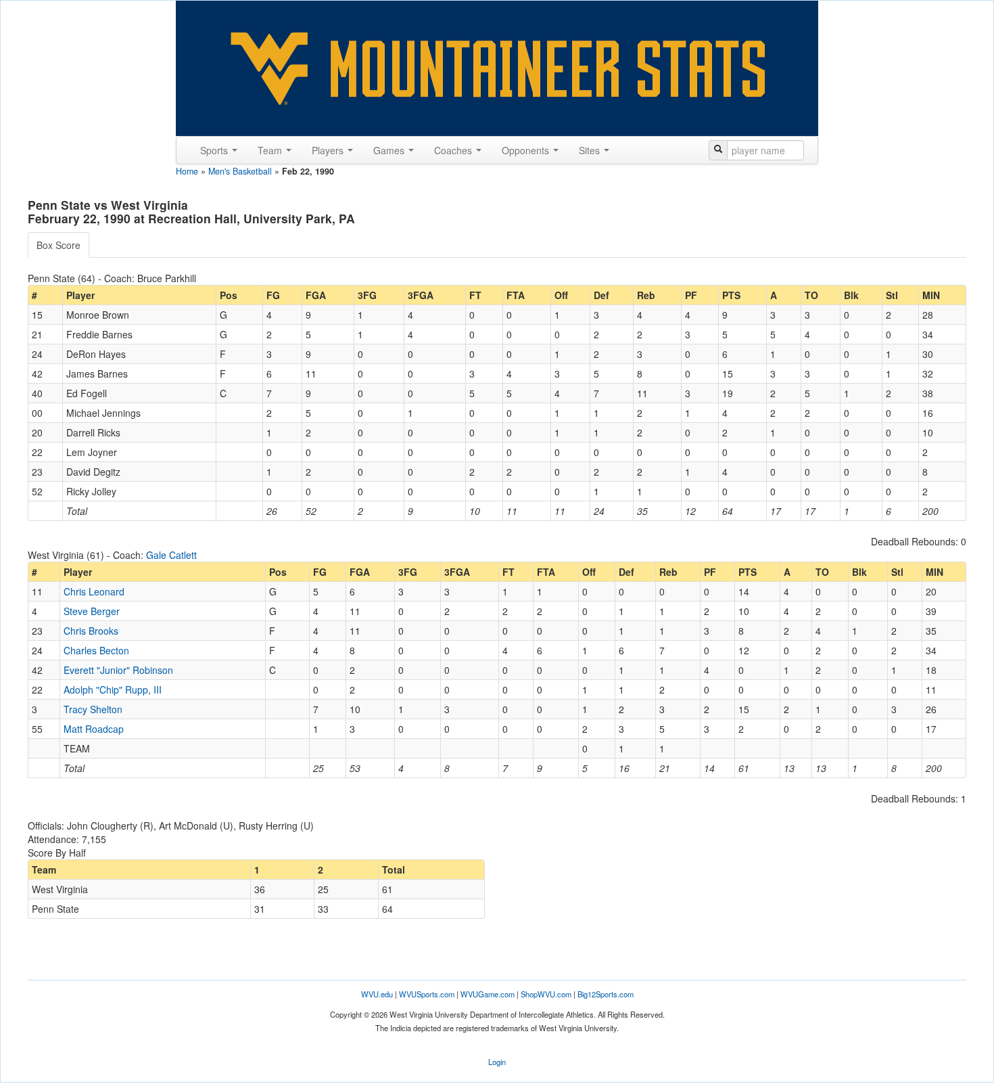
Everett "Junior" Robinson (118, 670)
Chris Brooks (91, 630)
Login (497, 1061)
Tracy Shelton (93, 709)
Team (271, 150)
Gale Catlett (171, 555)
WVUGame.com (487, 994)
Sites (590, 150)
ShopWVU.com (546, 994)
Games (390, 150)
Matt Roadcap (94, 729)
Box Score (58, 245)
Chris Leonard (94, 591)
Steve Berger (92, 611)
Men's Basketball (240, 171)
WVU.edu (377, 994)
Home (187, 171)
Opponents (527, 150)
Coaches (454, 150)
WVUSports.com (426, 994)
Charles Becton (96, 650)
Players (329, 150)
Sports (215, 150)
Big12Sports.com (605, 994)
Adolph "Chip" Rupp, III (113, 689)
